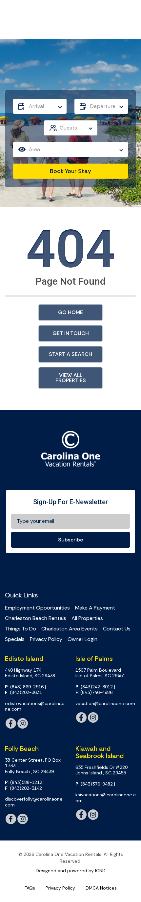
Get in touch (70, 333)
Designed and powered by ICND (71, 871)
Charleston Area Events (69, 628)
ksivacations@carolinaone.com (105, 798)
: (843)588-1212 (23, 782)
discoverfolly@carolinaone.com (34, 802)
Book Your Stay (70, 171)
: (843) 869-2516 (24, 687)
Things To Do (20, 628)
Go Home (70, 312)
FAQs (30, 888)
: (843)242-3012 (94, 687)
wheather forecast (116, 570)
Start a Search (70, 354)
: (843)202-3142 (23, 788)
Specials (15, 639)
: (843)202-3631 (23, 692)
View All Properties (70, 378)
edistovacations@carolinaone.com (35, 706)
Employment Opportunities (37, 607)
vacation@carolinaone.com (105, 703)
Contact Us (117, 628)
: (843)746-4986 (93, 692)
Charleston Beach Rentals (35, 618)
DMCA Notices (101, 888)
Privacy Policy (46, 639)
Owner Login (82, 639)
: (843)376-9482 (94, 784)
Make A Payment (95, 607)
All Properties (87, 618)
